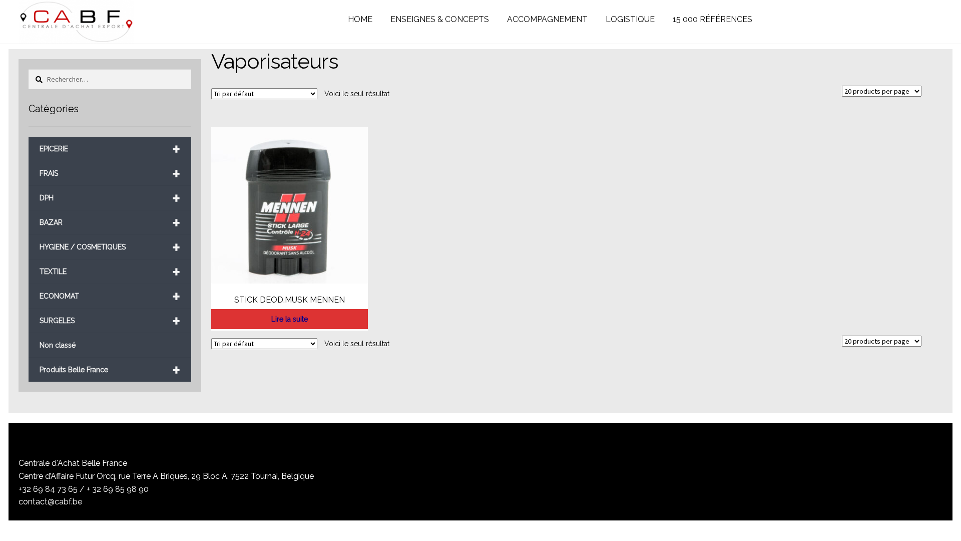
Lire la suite (289, 319)
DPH (110, 198)
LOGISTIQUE (630, 19)
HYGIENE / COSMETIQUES (110, 247)
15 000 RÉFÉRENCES (712, 19)
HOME (360, 19)
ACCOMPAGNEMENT (547, 19)
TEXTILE (110, 272)
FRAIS (110, 173)
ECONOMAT (110, 296)
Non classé (58, 345)
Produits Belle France (110, 370)
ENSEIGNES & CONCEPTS (439, 19)
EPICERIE (110, 149)
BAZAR (110, 222)
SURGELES (110, 321)
